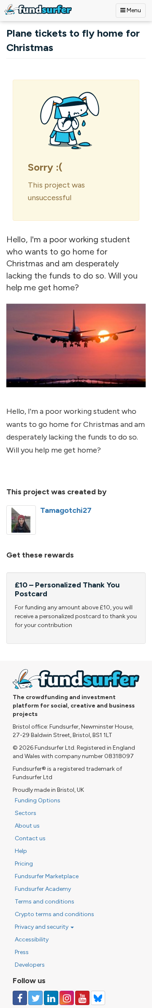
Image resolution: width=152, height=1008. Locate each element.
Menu (133, 10)
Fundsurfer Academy (43, 889)
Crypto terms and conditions (54, 914)
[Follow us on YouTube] (82, 998)
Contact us (30, 838)
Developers (30, 964)
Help (21, 851)
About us (27, 825)
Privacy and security (42, 926)
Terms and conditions (44, 901)
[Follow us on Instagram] (67, 998)
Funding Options (37, 800)
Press (22, 952)
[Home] (38, 9)
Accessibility (32, 939)
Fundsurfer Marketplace (47, 876)
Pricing (24, 863)
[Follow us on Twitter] (35, 998)
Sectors (25, 813)
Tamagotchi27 (66, 510)
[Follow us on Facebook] (20, 998)
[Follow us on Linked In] (51, 998)
